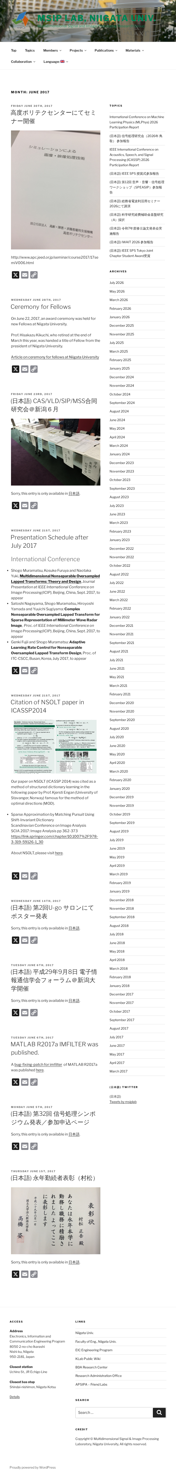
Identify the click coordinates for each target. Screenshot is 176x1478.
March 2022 (119, 600)
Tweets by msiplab (123, 1102)
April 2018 (117, 960)
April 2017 (117, 1063)
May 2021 (117, 677)
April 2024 (117, 437)
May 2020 (117, 754)
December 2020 (122, 703)
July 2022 (117, 583)
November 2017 (122, 1003)
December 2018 (122, 900)
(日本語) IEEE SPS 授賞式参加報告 (134, 173)
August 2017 (119, 1028)
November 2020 (122, 711)
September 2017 (122, 1020)
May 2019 (117, 857)
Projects (76, 50)
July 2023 (117, 506)
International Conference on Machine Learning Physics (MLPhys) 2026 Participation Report (137, 122)
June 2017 (117, 1045)
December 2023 (122, 463)
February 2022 (120, 608)
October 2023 (120, 480)
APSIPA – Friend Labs (91, 1384)
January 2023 (120, 540)
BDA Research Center (91, 1367)
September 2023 (122, 488)
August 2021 (119, 651)
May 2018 (117, 951)
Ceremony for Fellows (41, 306)
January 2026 (120, 317)
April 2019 (117, 865)
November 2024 (122, 385)
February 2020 (120, 780)
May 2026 (117, 291)
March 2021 (118, 686)
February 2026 (120, 308)
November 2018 (122, 908)
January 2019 (119, 891)
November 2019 (122, 805)
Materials (133, 50)
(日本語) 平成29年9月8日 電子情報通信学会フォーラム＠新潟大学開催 (54, 980)
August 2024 (119, 411)
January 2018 (119, 986)
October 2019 (120, 814)
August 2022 (119, 574)
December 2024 (122, 377)
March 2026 (119, 300)
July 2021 (116, 660)
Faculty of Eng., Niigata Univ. (95, 1341)
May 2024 (117, 428)
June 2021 (117, 668)
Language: (52, 62)
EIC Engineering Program (94, 1350)
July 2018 (117, 934)
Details (15, 1397)
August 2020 (119, 728)
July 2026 (117, 283)
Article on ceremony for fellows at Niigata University (55, 357)
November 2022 (122, 557)
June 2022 (117, 591)
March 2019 (119, 874)
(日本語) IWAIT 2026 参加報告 (131, 242)
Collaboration (21, 62)
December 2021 (121, 625)
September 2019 (122, 823)
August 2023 (119, 497)
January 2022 (119, 617)
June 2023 (117, 514)
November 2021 (122, 634)
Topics (30, 50)
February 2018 (120, 977)
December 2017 (121, 994)
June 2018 (117, 943)
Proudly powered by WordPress (33, 1467)
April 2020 (117, 763)
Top (13, 50)
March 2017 (118, 1071)
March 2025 (119, 351)
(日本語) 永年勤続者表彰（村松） (55, 1177)
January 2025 (120, 368)
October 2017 (120, 1011)
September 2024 (122, 403)
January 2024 (120, 454)
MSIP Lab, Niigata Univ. (97, 18)
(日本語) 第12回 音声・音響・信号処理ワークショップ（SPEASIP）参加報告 (137, 187)
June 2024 (117, 420)
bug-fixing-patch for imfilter (38, 1064)
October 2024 (120, 394)
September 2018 (122, 917)
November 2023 (122, 471)
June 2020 (117, 746)
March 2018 (119, 968)
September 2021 (122, 643)
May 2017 (117, 1054)
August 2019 (119, 831)
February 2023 (120, 531)
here (59, 853)
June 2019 (117, 848)
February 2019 (120, 883)
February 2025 (120, 360)
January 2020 (120, 788)
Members (50, 50)
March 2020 (119, 771)
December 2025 (122, 325)
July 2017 (116, 1037)
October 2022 (120, 565)
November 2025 (122, 334)
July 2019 (117, 840)
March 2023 (119, 523)
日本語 (74, 493)
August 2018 (119, 926)
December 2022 (122, 548)
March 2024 (119, 446)
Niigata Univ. (84, 1333)
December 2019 (122, 797)
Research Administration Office (98, 1376)
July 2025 (117, 343)
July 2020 (117, 737)
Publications (104, 50)
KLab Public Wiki (87, 1359)
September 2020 (122, 720)
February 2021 (120, 694)
